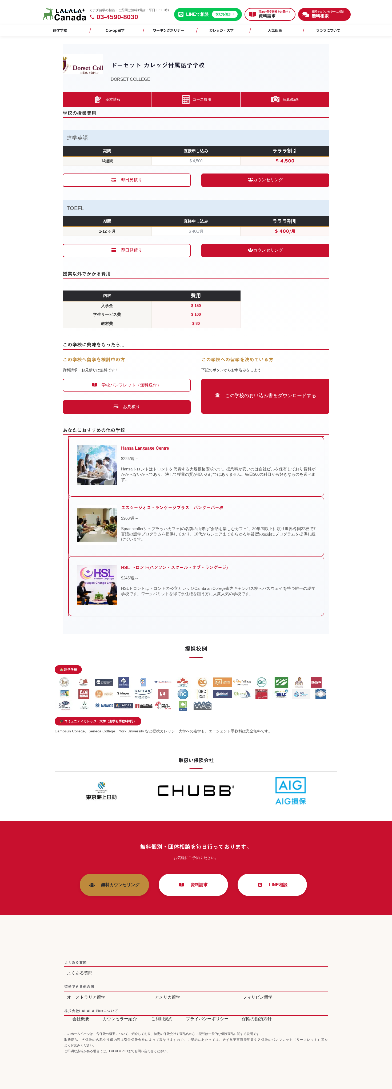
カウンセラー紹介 (120, 1019)
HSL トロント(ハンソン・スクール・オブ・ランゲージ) (174, 567)
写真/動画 (291, 99)
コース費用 (202, 99)
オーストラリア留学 (86, 997)
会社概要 (80, 1019)
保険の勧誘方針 (257, 1019)
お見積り (129, 406)
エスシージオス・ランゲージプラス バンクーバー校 (172, 508)
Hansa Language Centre (145, 448)
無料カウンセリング (118, 884)
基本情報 (113, 99)
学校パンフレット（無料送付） (129, 385)
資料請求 (197, 884)
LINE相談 (276, 884)
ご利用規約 (162, 1019)
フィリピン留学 (258, 997)
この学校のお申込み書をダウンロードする (268, 395)
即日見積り (129, 180)
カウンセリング (268, 180)
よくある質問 (80, 973)
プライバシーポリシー (207, 1019)
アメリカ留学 (167, 997)
